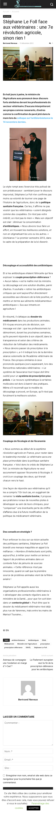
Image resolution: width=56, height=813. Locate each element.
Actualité (15, 11)
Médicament (9, 644)
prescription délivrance (13, 647)
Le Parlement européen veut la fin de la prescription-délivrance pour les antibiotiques (41, 665)
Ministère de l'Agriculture (27, 644)
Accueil (6, 11)
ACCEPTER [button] (34, 808)
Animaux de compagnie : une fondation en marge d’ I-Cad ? (15, 663)
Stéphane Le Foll (40, 647)
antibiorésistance (18, 640)
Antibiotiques (33, 640)
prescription (45, 644)
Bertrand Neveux (10, 43)
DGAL (44, 640)
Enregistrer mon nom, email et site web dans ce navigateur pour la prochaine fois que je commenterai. (27, 779)
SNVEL (28, 647)
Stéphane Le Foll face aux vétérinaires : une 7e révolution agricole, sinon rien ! (28, 30)
